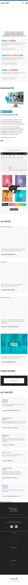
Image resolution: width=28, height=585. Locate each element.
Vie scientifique (14, 552)
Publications (14, 541)
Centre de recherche (14, 535)
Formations (14, 548)
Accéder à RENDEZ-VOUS (8, 360)
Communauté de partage (14, 563)
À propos (14, 533)
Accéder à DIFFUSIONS (7, 288)
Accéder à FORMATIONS (8, 252)
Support (14, 558)
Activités (14, 539)
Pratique (14, 537)
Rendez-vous (14, 554)
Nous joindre (14, 561)
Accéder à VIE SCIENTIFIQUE (9, 324)
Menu (14, 531)
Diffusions (14, 550)
